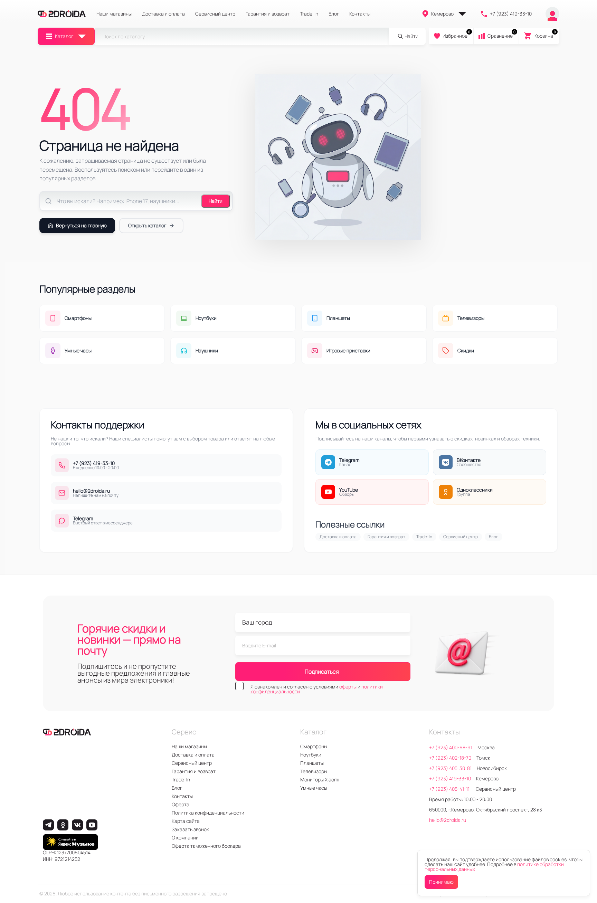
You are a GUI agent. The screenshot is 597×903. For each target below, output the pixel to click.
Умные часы (313, 788)
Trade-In (309, 13)
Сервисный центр (215, 13)
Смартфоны (313, 746)
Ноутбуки (310, 754)
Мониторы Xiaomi (319, 779)
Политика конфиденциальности (208, 812)
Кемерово (442, 13)
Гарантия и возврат (268, 13)
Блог (334, 13)
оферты (348, 686)
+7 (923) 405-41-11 (450, 789)
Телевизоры (313, 771)
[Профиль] (552, 14)
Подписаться (322, 671)
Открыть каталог (147, 225)
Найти (215, 201)
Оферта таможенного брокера (206, 846)
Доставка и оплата (163, 13)
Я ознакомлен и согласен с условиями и (316, 689)
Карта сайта (186, 821)
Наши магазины (114, 13)
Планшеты (312, 763)
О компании (185, 837)
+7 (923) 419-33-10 (511, 13)
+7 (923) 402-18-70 (450, 757)
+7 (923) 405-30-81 (450, 768)
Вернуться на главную (81, 225)
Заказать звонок (190, 829)
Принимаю (441, 881)
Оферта (180, 804)
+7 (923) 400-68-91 (450, 747)
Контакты (359, 13)
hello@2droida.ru (447, 820)
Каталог (64, 36)
